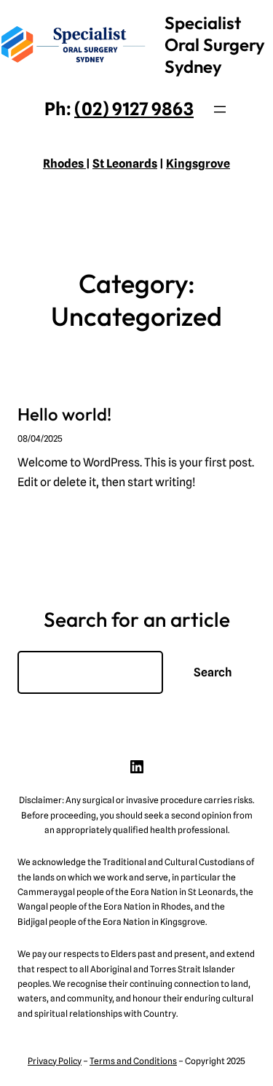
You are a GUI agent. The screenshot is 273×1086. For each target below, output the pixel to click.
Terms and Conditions (133, 1060)
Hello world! (64, 414)
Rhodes (64, 164)
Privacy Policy (55, 1060)
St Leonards (124, 164)
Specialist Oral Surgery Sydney (215, 44)
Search (213, 672)
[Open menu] (220, 109)
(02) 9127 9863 (134, 109)
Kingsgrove (198, 164)
